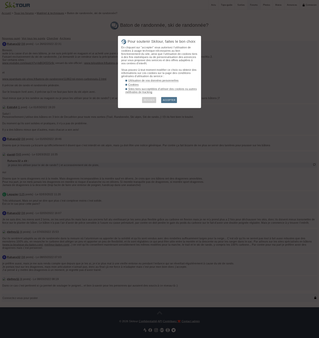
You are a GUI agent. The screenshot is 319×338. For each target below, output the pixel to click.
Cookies (133, 84)
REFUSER (149, 100)
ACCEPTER (169, 100)
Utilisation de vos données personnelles (153, 80)
